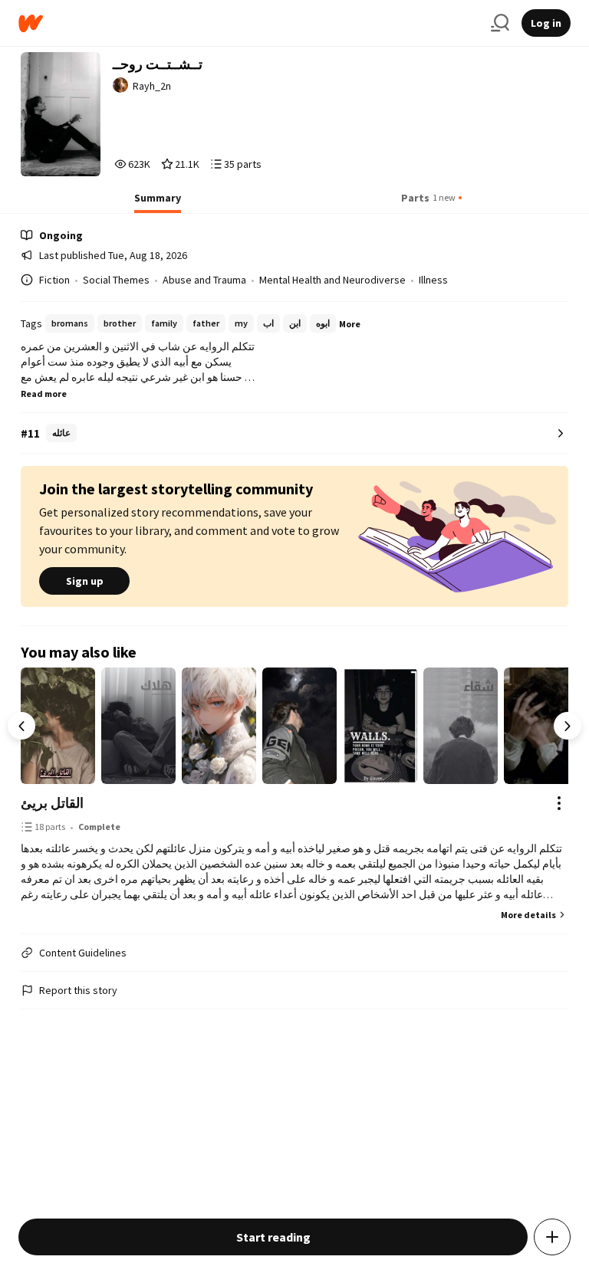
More (349, 324)
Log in (546, 23)
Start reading (273, 1237)
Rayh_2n (152, 86)
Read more (44, 393)
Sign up (85, 581)
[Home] (248, 23)
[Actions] (559, 803)
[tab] (157, 202)
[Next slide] (567, 726)
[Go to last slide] (21, 726)
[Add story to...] (552, 1237)
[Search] (500, 23)
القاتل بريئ (52, 803)
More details (528, 914)
